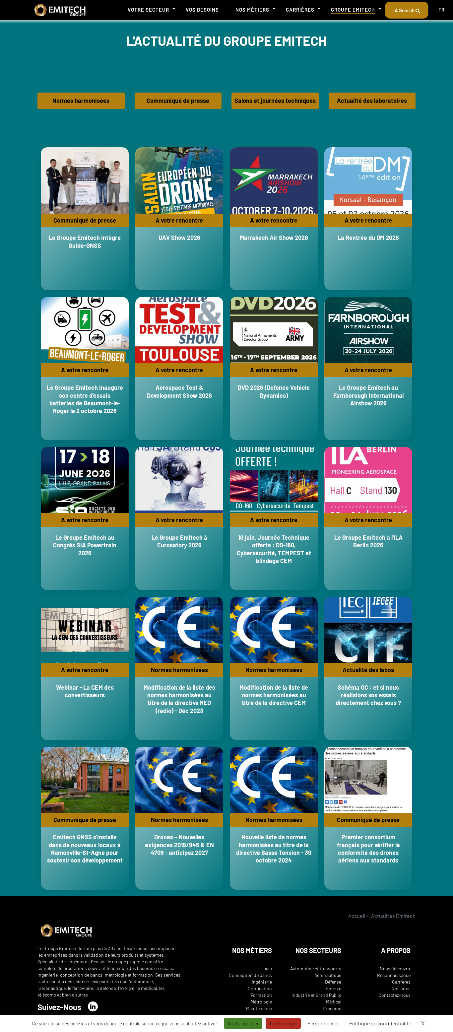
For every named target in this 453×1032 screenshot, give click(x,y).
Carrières (300, 10)
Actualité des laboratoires (372, 100)
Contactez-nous (394, 995)
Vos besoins (202, 10)
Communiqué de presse (178, 100)
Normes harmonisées (80, 100)
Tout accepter (243, 1023)
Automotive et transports (315, 968)
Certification (259, 988)
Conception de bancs (250, 975)
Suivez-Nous (59, 1007)
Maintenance (259, 1008)
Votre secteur (148, 10)
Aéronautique (327, 975)
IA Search (404, 10)
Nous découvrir (395, 968)
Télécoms (331, 1008)
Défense (333, 982)
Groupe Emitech (353, 10)
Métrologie (261, 1001)
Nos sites (401, 988)
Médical (333, 1001)
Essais (265, 968)
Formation (261, 995)
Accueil (356, 916)
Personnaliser (323, 1023)
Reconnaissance (394, 975)
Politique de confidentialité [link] (380, 1023)
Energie (333, 988)
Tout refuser (283, 1023)
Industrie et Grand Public (316, 995)
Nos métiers (252, 10)
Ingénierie (262, 982)
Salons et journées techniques (275, 100)
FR (441, 10)
